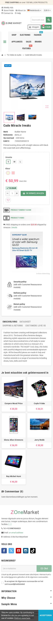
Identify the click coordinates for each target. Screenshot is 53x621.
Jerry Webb (39, 440)
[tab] (10, 321)
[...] (10, 524)
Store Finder (7, 10)
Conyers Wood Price (14, 403)
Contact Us (7, 13)
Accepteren (46, 615)
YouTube (18, 550)
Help (18, 13)
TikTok (33, 550)
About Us (20, 10)
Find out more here (22, 618)
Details (14, 227)
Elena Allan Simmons (13, 440)
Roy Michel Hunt (13, 476)
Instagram (25, 550)
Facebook (4, 550)
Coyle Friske (39, 403)
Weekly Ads (7, 7)
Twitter (11, 550)
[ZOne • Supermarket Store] (11, 23)
